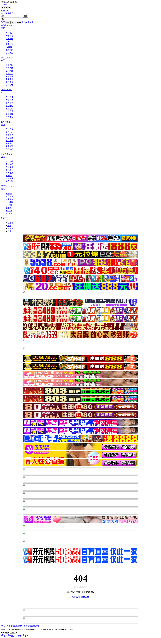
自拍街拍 (9, 74)
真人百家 (9, 173)
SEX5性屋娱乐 (7, 13)
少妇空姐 (9, 138)
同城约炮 (9, 129)
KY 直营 (9, 213)
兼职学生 (9, 135)
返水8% (9, 208)
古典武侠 (9, 100)
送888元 (9, 211)
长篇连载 (9, 111)
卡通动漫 (9, 44)
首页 (3, 22)
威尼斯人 (9, 199)
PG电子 (9, 176)
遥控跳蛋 (9, 170)
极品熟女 (9, 85)
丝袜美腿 (9, 71)
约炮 (24, 22)
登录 (3, 11)
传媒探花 (9, 36)
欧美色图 (9, 68)
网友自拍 (9, 164)
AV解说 (9, 47)
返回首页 (76, 597)
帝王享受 (9, 146)
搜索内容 (85, 597)
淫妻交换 (9, 117)
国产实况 (9, 33)
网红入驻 (9, 161)
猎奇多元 (9, 53)
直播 (28, 22)
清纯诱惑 (9, 76)
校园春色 (9, 106)
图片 (13, 22)
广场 (9, 231)
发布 (9, 226)
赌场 (31, 22)
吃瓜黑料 (9, 50)
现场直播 (9, 167)
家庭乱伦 (9, 109)
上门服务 (9, 141)
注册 (6, 11)
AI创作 (10, 223)
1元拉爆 (9, 205)
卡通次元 (9, 82)
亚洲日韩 (9, 39)
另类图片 (9, 79)
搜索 (25, 16)
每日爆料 (9, 181)
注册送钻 (9, 178)
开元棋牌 (9, 202)
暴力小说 (9, 103)
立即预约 (9, 149)
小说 (19, 22)
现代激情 (9, 97)
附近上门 (9, 132)
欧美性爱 (9, 42)
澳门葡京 (9, 196)
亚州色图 (9, 65)
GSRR (12, 633)
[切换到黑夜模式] (3, 19)
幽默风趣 (9, 114)
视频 (8, 22)
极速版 (10, 229)
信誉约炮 (9, 144)
